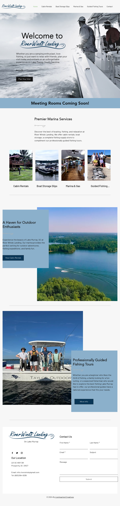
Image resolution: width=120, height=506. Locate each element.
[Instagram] (22, 453)
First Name (65, 443)
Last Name (95, 443)
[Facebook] (12, 453)
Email (62, 452)
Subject (93, 452)
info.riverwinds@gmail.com (28, 472)
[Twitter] (17, 453)
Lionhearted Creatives (64, 497)
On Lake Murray (31, 441)
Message (63, 462)
